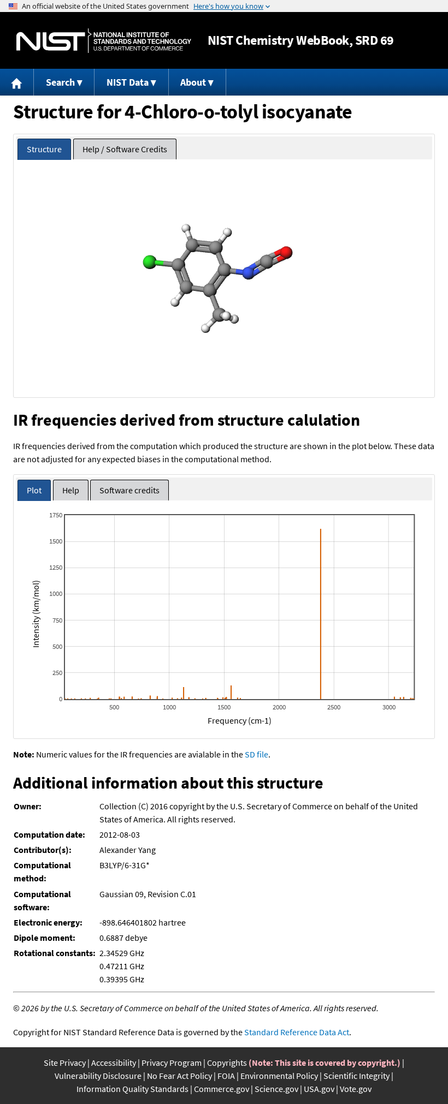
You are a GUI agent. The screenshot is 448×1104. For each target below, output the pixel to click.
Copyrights (227, 1062)
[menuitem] (17, 82)
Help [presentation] (70, 490)
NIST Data (128, 82)
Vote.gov (356, 1088)
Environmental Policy (279, 1075)
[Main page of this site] (17, 82)
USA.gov (319, 1088)
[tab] (44, 149)
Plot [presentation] (34, 490)
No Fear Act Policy (179, 1075)
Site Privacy (65, 1062)
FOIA (226, 1075)
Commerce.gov (221, 1088)
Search (60, 82)
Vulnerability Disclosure (98, 1075)
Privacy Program (172, 1062)
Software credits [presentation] (129, 490)
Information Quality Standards (132, 1088)
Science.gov (276, 1088)
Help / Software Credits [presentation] (124, 149)
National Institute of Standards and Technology (103, 40)
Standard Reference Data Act (296, 1032)
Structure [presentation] (44, 149)
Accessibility (113, 1062)
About (193, 82)
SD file (256, 754)
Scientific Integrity (356, 1075)
